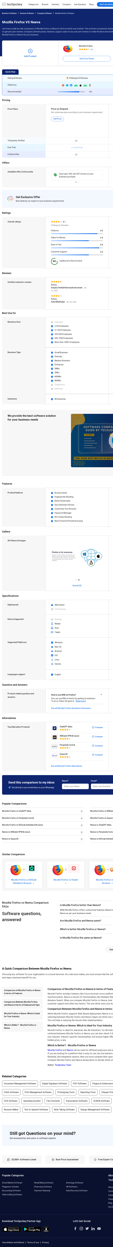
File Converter (53, 1101)
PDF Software (80, 1083)
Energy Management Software (95, 1109)
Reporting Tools (88, 1092)
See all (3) (76, 585)
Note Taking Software (64, 1109)
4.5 (101, 231)
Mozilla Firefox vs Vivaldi (66, 880)
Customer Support (59, 252)
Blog (91, 4)
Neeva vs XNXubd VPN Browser (16, 832)
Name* (65, 781)
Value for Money (58, 237)
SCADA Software (101, 1101)
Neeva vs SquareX (10, 839)
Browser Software (27, 13)
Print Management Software (38, 1092)
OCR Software (11, 1101)
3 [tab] (78, 579)
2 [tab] (77, 181)
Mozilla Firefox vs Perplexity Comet (18, 818)
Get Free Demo (87, 58)
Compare (66, 4)
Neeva (70, 1050)
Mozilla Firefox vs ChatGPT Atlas (16, 811)
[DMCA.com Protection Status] (46, 1231)
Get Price (57, 119)
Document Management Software (20, 1083)
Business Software (9, 13)
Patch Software (11, 1092)
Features (55, 230)
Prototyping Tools (66, 1092)
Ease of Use (56, 244)
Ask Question (80, 4)
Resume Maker (11, 1109)
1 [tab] (76, 181)
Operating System (32, 1101)
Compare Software (44, 13)
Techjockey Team (63, 1065)
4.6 (101, 245)
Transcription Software (77, 1101)
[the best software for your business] (12, 5)
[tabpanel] (77, 175)
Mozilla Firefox (86, 46)
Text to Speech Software (36, 1109)
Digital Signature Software (54, 1083)
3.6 (101, 238)
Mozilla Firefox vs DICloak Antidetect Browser (22, 825)
